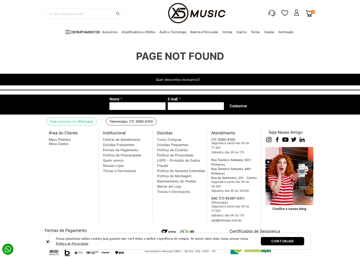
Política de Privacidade (72, 243)
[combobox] (85, 13)
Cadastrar (238, 106)
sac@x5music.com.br (226, 220)
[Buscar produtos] (118, 13)
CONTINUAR (282, 241)
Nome (114, 99)
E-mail (173, 99)
